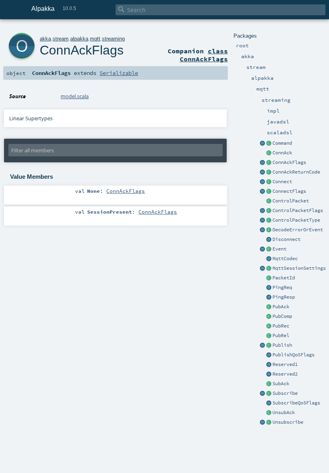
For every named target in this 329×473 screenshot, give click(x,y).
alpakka (79, 39)
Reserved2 (285, 374)
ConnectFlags (289, 191)
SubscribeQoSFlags (296, 403)
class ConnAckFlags (204, 55)
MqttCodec (285, 258)
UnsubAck (283, 412)
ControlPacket (290, 201)
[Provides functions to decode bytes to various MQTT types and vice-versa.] (269, 259)
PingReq (282, 287)
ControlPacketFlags (297, 210)
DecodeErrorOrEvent (297, 229)
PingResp (283, 297)
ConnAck (282, 153)
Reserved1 (285, 364)
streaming (113, 39)
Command (282, 143)
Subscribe (285, 393)
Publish (282, 345)
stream (61, 39)
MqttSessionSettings (299, 268)
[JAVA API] (269, 230)
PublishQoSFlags (293, 355)
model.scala (75, 96)
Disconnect (286, 239)
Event (279, 249)
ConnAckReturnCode (296, 172)
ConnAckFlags (289, 162)
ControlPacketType (296, 220)
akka (45, 39)
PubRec (280, 326)
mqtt (95, 39)
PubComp (282, 316)
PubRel (280, 335)
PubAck (280, 306)
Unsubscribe (287, 422)
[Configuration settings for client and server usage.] (269, 268)
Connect (282, 181)
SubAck (280, 383)
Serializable (119, 73)
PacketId (283, 278)
